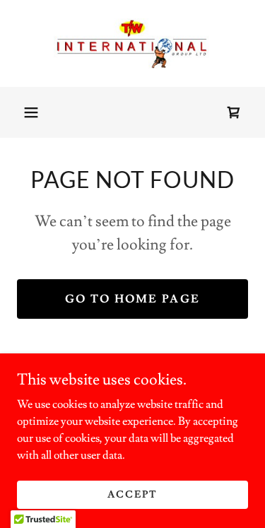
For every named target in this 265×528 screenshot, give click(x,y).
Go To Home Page (132, 299)
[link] (133, 43)
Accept (132, 494)
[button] (31, 112)
